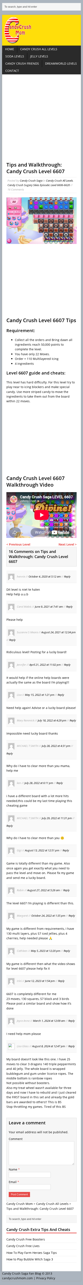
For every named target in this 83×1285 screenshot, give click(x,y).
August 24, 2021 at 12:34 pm (58, 632)
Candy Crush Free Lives (23, 1246)
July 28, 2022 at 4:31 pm (56, 746)
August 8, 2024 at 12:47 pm (48, 1046)
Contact (12, 71)
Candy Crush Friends (22, 63)
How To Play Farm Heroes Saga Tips (31, 1253)
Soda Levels (14, 56)
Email (13, 1182)
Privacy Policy (45, 1278)
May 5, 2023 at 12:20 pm (45, 951)
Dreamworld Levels (61, 63)
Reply (67, 576)
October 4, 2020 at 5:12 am (45, 576)
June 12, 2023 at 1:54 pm (40, 981)
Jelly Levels (39, 56)
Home (9, 49)
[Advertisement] (41, 120)
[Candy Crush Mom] (41, 30)
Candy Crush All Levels (38, 49)
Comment (16, 1139)
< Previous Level (18, 544)
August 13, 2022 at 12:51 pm (42, 850)
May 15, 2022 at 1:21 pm (39, 695)
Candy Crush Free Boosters (25, 1239)
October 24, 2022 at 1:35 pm (48, 916)
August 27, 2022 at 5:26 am (43, 890)
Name (13, 1169)
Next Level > (68, 544)
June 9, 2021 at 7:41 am (49, 607)
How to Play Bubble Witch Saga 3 (29, 1259)
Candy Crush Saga (31, 180)
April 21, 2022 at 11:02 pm (45, 665)
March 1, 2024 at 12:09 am (49, 1021)
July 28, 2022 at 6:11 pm (38, 783)
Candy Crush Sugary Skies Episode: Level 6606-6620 (38, 185)
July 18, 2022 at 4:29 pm (52, 720)
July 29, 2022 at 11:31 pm (57, 818)
